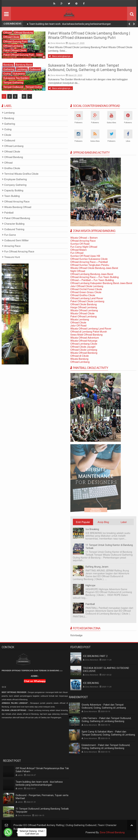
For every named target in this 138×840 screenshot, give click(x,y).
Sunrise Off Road (79, 243)
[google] (61, 3)
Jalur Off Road (78, 325)
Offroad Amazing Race (83, 240)
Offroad (7, 32)
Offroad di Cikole (79, 355)
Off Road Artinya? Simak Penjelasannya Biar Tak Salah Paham (42, 770)
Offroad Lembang (13, 45)
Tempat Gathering (13, 82)
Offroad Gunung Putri (15, 41)
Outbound (34, 69)
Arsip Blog (103, 522)
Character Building (14, 223)
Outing (7, 73)
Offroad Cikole (11, 37)
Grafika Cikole (12, 168)
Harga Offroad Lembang (83, 307)
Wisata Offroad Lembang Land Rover (90, 328)
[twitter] (69, 3)
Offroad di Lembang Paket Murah (88, 331)
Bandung (8, 64)
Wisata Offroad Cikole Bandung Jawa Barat (94, 268)
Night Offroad (77, 271)
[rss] (54, 3)
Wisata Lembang (79, 319)
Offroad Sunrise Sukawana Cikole (89, 258)
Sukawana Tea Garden (16, 78)
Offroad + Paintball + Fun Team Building (92, 280)
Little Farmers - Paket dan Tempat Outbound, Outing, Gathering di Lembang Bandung (106, 720)
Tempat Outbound (13, 87)
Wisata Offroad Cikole (82, 313)
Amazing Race (12, 246)
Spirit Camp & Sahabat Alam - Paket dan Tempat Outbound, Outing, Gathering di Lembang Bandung (108, 734)
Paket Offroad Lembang (83, 316)
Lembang (22, 69)
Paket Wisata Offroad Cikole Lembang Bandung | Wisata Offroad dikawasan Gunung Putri (89, 35)
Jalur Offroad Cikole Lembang (86, 286)
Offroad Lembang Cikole (83, 343)
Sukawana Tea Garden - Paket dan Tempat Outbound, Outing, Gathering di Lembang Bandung (90, 67)
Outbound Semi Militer (16, 240)
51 (24, 96)
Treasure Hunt (12, 257)
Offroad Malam (78, 249)
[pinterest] (76, 3)
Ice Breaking (92, 529)
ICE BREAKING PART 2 (95, 656)
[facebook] (83, 3)
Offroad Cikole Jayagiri (82, 346)
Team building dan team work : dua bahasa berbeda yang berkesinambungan (39, 783)
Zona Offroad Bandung (112, 832)
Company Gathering (15, 184)
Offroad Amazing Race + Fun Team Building (94, 277)
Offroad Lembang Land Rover (86, 298)
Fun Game (10, 234)
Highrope (90, 585)
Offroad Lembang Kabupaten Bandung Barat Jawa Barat (101, 283)
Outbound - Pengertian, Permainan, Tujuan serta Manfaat (59, 24)
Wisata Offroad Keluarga (83, 340)
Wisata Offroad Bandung (83, 352)
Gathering (8, 69)
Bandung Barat (24, 64)
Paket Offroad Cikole (14, 50)
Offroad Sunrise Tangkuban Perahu (89, 265)
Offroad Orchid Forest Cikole (86, 289)
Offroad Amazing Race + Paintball (89, 262)
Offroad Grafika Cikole (82, 295)
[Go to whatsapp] (8, 832)
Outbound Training (14, 229)
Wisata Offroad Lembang (84, 310)
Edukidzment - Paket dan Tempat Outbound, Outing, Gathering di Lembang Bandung (106, 747)
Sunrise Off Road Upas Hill (85, 255)
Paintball (90, 604)
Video (39, 54)
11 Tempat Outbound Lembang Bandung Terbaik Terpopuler (42, 810)
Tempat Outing (34, 87)
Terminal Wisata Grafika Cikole (21, 173)
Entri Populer (83, 522)
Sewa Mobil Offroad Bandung (86, 334)
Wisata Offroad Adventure (84, 337)
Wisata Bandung (79, 358)
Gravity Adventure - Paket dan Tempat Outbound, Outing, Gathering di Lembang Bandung (104, 707)
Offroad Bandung (23, 32)
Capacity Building (13, 190)
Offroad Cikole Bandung (83, 304)
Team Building (12, 196)
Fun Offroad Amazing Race (19, 251)
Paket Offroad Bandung (17, 218)
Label (124, 522)
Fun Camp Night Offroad (83, 246)
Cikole (7, 134)
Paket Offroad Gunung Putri (18, 54)
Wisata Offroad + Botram (84, 237)
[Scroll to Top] (131, 825)
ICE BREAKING (91, 683)
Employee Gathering (15, 179)
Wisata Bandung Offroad (17, 207)
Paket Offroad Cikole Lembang (87, 301)
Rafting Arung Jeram (96, 566)
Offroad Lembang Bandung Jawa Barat (91, 274)
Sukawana (19, 73)
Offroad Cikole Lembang (83, 349)
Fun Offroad (76, 252)
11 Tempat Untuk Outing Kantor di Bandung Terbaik (109, 547)
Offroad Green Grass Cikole (85, 292)
